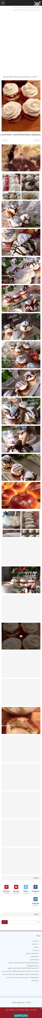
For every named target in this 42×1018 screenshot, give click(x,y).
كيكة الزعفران (34, 956)
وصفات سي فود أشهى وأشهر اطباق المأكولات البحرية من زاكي (20, 971)
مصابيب (35, 947)
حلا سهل (35, 941)
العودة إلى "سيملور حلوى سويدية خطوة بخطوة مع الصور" (20, 77)
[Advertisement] (21, 31)
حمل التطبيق (21, 1016)
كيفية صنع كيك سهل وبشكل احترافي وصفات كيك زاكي (22, 977)
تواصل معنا (34, 980)
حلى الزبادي (35, 944)
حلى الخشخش (34, 959)
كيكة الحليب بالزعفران (32, 953)
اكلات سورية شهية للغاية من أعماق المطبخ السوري (23, 968)
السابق (37, 140)
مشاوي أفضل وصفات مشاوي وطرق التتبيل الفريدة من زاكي (20, 974)
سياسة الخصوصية (32, 966)
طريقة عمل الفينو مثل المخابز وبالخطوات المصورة (23, 963)
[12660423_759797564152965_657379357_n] (21, 157)
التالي (5, 140)
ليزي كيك (35, 950)
